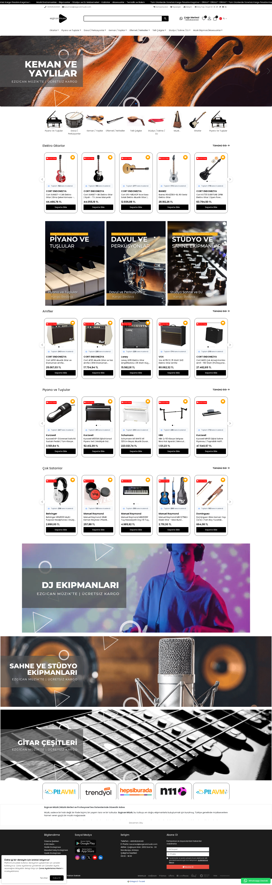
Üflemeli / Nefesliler (138, 30)
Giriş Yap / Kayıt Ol (204, 7)
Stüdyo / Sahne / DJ (179, 30)
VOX (123, 356)
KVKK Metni (49, 844)
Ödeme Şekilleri (51, 841)
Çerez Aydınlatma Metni (50, 868)
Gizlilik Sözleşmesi (52, 847)
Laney (87, 356)
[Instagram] (215, 7)
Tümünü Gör (220, 145)
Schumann (90, 435)
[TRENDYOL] (98, 791)
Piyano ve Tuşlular (70, 30)
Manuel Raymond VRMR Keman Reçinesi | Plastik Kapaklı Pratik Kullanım (58, 518)
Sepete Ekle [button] (61, 207)
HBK (123, 435)
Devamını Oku (136, 822)
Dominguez (165, 513)
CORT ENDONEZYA (56, 191)
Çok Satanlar (52, 468)
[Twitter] (220, 7)
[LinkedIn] (226, 7)
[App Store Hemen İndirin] (96, 850)
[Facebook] (217, 7)
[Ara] (165, 18)
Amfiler (47, 311)
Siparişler (176, 7)
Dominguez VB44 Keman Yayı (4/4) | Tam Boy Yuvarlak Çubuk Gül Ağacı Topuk (173, 518)
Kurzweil (51, 435)
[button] (223, 19)
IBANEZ (125, 191)
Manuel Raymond (56, 513)
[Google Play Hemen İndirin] (96, 843)
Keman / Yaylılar (117, 30)
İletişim (189, 7)
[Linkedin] (101, 857)
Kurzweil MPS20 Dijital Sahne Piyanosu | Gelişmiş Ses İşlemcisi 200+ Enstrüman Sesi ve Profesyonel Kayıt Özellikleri (211, 440)
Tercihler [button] (44, 878)
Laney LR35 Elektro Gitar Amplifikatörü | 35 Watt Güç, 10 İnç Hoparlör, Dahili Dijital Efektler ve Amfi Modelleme (97, 361)
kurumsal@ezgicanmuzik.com (77, 7)
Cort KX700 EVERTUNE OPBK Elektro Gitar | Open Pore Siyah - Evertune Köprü (172, 196)
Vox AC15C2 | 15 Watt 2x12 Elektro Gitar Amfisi (133, 361)
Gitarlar (53, 30)
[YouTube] (223, 7)
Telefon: (125, 841)
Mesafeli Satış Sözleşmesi (56, 850)
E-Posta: (125, 844)
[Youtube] (95, 857)
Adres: (124, 847)
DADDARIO (202, 513)
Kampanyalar (161, 7)
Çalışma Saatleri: (129, 853)
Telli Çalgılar (158, 30)
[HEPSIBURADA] (136, 791)
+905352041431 (53, 7)
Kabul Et (57, 878)
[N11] (173, 791)
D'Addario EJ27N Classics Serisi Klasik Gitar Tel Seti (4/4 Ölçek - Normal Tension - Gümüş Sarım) (211, 518)
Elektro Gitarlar (53, 146)
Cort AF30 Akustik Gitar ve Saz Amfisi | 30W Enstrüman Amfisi (60, 361)
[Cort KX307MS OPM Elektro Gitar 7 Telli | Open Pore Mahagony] (211, 168)
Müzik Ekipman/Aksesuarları (207, 30)
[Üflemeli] (136, 71)
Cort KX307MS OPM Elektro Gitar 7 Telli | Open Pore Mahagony (209, 196)
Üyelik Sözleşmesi (52, 853)
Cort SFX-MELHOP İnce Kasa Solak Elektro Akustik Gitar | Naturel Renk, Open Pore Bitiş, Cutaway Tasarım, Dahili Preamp (98, 196)
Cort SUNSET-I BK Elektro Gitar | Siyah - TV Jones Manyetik (60, 196)
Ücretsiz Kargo (52, 158)
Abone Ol (188, 867)
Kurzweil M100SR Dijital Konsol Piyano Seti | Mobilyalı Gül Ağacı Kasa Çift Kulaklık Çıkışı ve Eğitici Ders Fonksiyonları (60, 440)
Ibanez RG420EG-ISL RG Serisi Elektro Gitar (135, 196)
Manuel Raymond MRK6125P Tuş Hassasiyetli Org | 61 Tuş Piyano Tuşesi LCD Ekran (97, 518)
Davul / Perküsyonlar (94, 30)
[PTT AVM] (60, 792)
